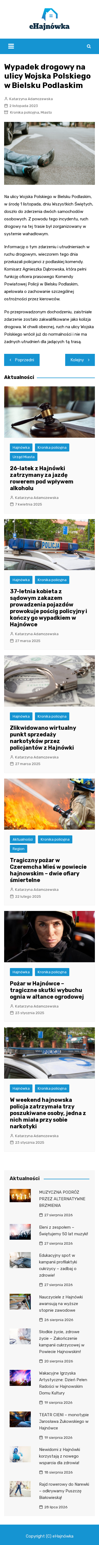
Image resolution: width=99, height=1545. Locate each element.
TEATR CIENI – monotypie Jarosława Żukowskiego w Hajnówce (64, 1421)
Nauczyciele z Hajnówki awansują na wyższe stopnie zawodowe (61, 1304)
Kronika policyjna (24, 112)
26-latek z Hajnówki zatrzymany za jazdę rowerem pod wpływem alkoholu (41, 478)
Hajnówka (21, 447)
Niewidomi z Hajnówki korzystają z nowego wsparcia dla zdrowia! (59, 1456)
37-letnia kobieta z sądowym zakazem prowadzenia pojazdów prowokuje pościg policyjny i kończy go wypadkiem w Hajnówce (48, 608)
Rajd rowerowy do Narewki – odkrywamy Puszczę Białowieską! (64, 1491)
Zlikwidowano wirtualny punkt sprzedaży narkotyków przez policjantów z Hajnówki (43, 738)
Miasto (46, 112)
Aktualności (23, 839)
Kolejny (77, 360)
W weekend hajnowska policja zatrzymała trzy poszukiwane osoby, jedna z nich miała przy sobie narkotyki (48, 1113)
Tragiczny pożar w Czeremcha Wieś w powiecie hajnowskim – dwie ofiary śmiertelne (48, 870)
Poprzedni (24, 360)
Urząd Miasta (24, 457)
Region (18, 849)
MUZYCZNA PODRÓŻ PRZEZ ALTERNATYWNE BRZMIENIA (62, 1199)
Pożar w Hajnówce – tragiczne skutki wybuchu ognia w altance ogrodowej (47, 990)
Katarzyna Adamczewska (31, 99)
